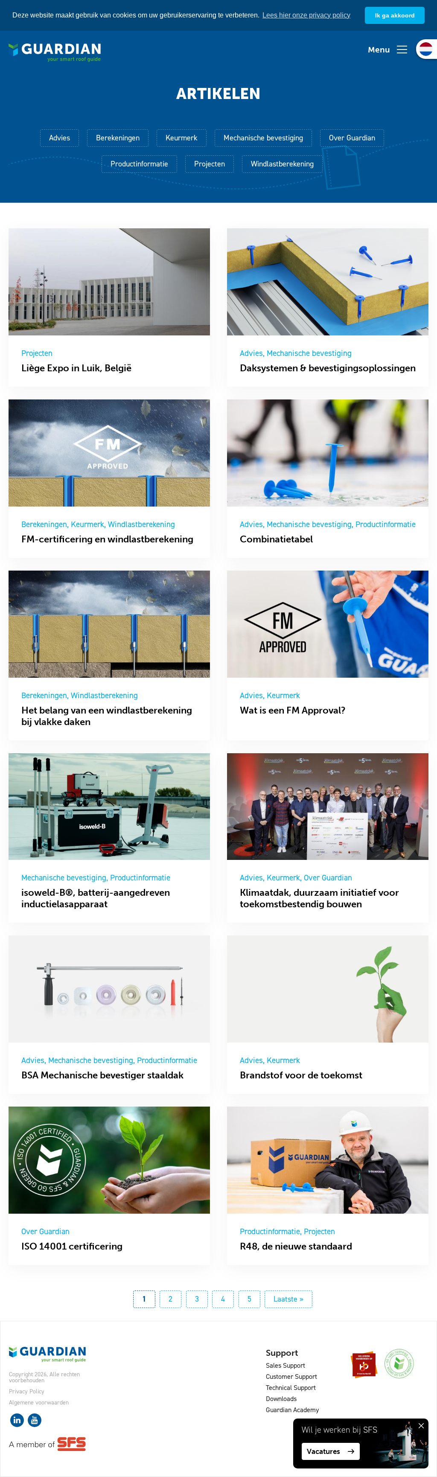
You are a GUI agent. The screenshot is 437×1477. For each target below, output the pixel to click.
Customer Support (291, 1376)
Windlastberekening (282, 164)
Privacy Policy (26, 1391)
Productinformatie (139, 164)
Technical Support (291, 1387)
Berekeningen (118, 138)
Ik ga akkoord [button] (395, 15)
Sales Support (285, 1365)
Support (282, 1353)
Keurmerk (182, 138)
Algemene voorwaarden (39, 1402)
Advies (59, 138)
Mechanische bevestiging (263, 138)
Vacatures (323, 1451)
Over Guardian (352, 138)
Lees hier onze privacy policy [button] (306, 15)
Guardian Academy (292, 1409)
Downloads (281, 1398)
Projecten (209, 164)
